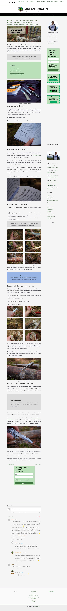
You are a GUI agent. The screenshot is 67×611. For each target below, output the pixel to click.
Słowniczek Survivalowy (41, 1)
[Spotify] (14, 2)
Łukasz (22, 572)
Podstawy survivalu (50, 205)
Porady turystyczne (50, 207)
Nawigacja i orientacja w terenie (52, 200)
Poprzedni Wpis (10, 464)
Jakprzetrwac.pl (37, 606)
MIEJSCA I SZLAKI (46, 14)
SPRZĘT (52, 14)
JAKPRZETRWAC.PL (18, 552)
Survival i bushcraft (26, 24)
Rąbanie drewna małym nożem (15, 71)
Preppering (49, 211)
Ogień (48, 202)
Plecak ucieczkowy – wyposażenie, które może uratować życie (53, 182)
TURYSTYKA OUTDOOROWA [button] (36, 14)
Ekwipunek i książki (19, 24)
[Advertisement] (24, 492)
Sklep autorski (32, 1)
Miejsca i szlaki (49, 198)
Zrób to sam (49, 218)
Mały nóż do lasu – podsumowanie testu (17, 74)
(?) (54, 107)
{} (25, 512)
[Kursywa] (13, 512)
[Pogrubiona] (12, 512)
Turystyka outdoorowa (51, 216)
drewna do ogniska (37, 155)
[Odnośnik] (24, 512)
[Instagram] (15, 591)
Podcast (26, 1)
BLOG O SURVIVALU (20, 14)
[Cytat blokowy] (21, 512)
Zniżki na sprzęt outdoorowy (52, 1)
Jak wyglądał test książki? (14, 68)
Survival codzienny (50, 212)
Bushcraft (14, 24)
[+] (26, 512)
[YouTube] (12, 2)
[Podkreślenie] (15, 512)
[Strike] (16, 512)
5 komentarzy (9, 24)
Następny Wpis (38, 464)
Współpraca (20, 3)
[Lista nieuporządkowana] (19, 512)
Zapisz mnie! (24, 483)
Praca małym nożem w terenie (15, 70)
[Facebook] (9, 2)
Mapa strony (51, 591)
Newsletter (62, 1)
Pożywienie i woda (50, 209)
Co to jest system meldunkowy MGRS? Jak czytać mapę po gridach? (52, 167)
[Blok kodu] (22, 512)
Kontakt (25, 3)
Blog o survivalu (21, 1)
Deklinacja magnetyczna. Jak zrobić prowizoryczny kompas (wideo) (52, 172)
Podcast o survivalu (50, 204)
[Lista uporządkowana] (18, 512)
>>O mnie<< (53, 43)
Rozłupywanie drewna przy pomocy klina (17, 73)
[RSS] (15, 2)
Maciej (22, 543)
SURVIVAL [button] (27, 14)
